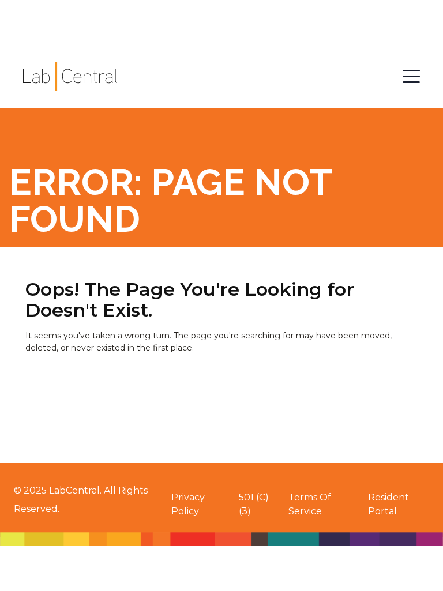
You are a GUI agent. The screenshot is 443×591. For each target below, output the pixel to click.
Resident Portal (388, 504)
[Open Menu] (411, 77)
